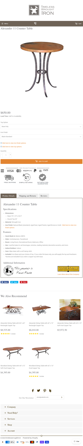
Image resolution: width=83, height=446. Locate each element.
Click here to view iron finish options (14, 143)
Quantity (3, 151)
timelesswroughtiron (13, 438)
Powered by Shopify (30, 438)
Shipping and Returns (27, 195)
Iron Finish (4, 132)
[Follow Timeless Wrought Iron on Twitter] (38, 391)
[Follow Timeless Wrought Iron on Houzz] (50, 391)
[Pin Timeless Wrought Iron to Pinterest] (45, 391)
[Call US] (41, 23)
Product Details (8, 195)
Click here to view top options (12, 147)
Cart (79, 23)
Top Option (4, 122)
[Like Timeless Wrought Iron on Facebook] (32, 391)
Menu (6, 23)
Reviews (44, 195)
